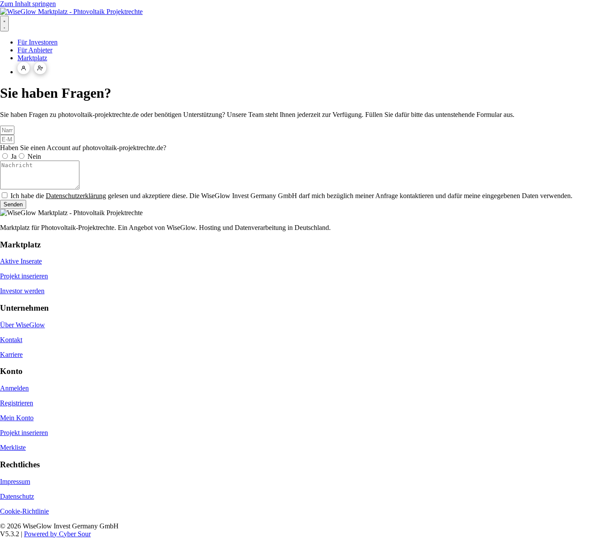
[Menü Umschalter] (4, 23)
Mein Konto (17, 417)
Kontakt (11, 339)
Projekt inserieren (24, 276)
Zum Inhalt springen (28, 3)
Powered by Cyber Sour (57, 534)
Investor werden (22, 291)
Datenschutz (17, 496)
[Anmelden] (23, 68)
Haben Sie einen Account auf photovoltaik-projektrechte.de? (83, 147)
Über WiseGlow (22, 325)
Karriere (11, 354)
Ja (14, 156)
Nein (34, 156)
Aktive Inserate (21, 261)
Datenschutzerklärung (76, 195)
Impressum (15, 481)
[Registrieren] (40, 68)
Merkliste (13, 447)
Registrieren (16, 403)
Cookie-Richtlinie (24, 511)
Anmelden (14, 388)
